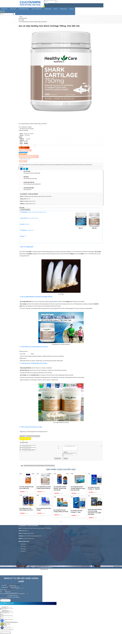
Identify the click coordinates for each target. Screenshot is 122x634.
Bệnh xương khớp (37, 9)
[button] (45, 6)
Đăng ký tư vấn (6, 600)
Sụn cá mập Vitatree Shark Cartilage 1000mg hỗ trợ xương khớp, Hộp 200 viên (61, 488)
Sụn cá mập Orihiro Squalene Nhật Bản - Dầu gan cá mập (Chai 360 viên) (43, 488)
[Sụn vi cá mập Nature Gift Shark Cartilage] (28, 500)
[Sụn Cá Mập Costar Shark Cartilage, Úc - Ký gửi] (62, 502)
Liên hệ (72, 9)
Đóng (20, 137)
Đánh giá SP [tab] (22, 436)
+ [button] (35, 145)
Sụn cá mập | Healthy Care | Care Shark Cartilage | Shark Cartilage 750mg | (39, 465)
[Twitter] (24, 169)
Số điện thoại (6, 587)
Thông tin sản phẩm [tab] (25, 209)
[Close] (0, 574)
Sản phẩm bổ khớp (24, 9)
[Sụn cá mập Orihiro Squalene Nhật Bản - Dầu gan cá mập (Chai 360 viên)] (45, 479)
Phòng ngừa (23, 548)
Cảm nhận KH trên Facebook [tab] (33, 436)
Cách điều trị (23, 551)
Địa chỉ (1, 589)
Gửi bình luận (58, 458)
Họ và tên (5, 585)
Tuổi (2, 591)
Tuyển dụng (63, 9)
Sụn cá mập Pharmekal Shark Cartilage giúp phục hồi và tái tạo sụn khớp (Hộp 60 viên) (94, 491)
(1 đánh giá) (24, 127)
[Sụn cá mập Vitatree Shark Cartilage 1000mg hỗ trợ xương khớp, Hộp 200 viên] (62, 479)
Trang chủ (4, 9)
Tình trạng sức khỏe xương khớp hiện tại (9, 593)
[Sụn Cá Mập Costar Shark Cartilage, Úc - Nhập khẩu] (79, 479)
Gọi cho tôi (23, 161)
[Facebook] (21, 169)
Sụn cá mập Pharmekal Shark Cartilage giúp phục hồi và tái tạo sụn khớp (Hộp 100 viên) (94, 478)
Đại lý (55, 9)
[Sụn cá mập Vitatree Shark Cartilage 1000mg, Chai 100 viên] (45, 502)
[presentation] (20, 68)
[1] (30, 6)
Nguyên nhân (23, 544)
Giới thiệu (13, 9)
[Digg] (27, 169)
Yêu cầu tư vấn (3, 598)
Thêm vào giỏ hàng (24, 147)
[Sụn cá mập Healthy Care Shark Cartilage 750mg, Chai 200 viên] (28, 479)
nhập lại (65, 458)
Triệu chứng (22, 546)
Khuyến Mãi (47, 9)
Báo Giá (2, 11)
